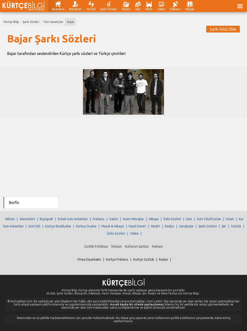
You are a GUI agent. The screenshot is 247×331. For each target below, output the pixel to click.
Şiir (224, 226)
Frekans (175, 9)
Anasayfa (58, 9)
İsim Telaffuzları (209, 219)
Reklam (157, 246)
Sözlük (91, 9)
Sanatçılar (186, 226)
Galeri (161, 9)
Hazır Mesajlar (133, 219)
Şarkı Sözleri (108, 9)
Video (134, 233)
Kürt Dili (34, 226)
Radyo (126, 9)
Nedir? (155, 226)
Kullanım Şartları (137, 246)
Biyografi (75, 9)
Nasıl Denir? (137, 226)
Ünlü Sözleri (116, 233)
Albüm (10, 219)
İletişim (116, 246)
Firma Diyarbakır (89, 259)
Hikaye (189, 9)
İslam (148, 9)
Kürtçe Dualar (86, 226)
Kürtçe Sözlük (143, 259)
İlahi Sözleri (172, 219)
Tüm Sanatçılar (53, 21)
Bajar (70, 21)
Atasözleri (27, 219)
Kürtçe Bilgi (11, 21)
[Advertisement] (123, 154)
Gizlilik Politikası (96, 246)
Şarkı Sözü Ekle (223, 29)
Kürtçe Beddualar (58, 226)
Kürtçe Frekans (117, 259)
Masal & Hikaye (112, 226)
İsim (138, 9)
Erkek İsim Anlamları (73, 219)
